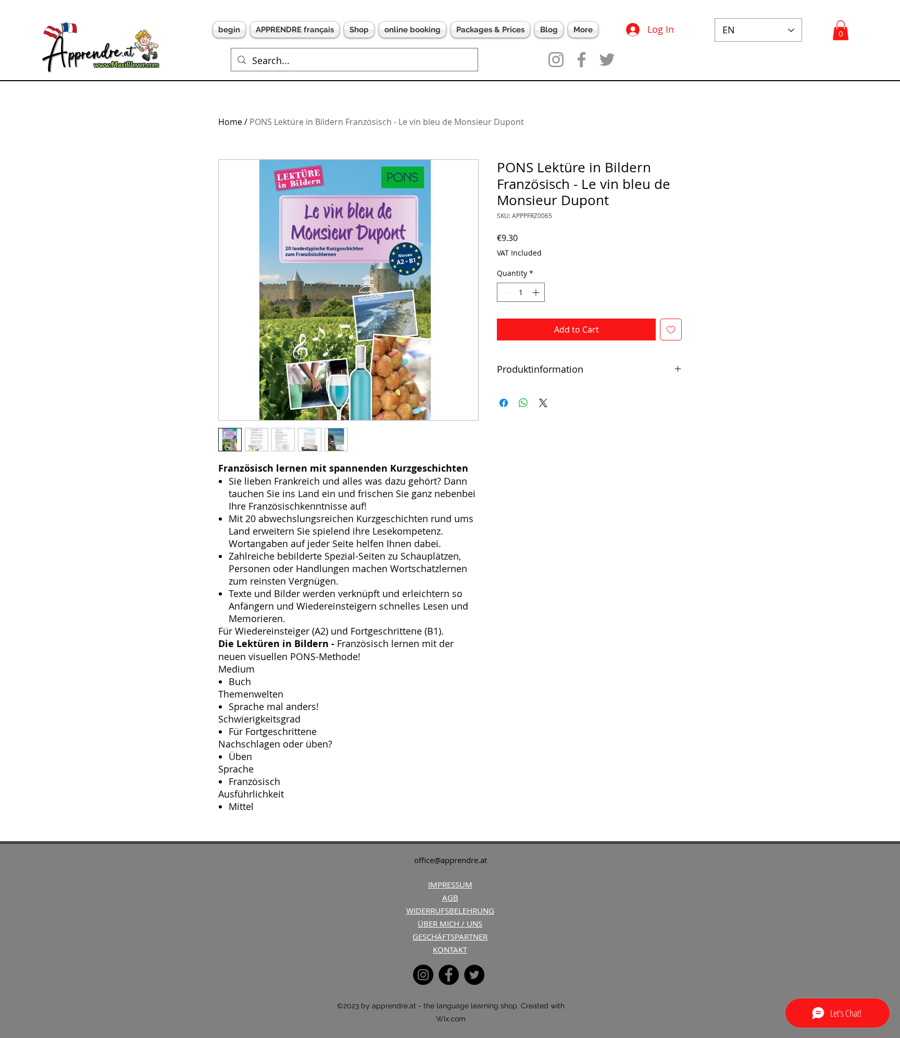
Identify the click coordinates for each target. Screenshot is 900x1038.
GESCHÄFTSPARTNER (450, 936)
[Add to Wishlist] (671, 329)
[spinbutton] (520, 292)
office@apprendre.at (450, 860)
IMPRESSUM (450, 884)
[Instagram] (556, 59)
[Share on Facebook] (503, 403)
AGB (450, 897)
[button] (840, 30)
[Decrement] (504, 292)
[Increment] (536, 292)
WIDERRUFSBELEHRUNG (450, 910)
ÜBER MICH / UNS (450, 923)
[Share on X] (543, 403)
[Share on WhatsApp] (523, 403)
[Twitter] (607, 59)
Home (230, 122)
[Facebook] (581, 59)
